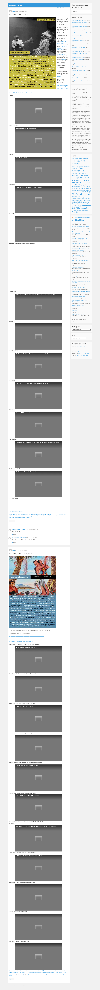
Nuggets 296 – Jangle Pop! (77, 20)
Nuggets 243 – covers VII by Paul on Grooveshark (21, 641)
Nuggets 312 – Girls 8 (76, 38)
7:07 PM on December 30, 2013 (21, 550)
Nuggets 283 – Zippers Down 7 (78, 70)
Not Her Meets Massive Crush (78, 296)
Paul (13, 11)
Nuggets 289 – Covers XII (82, 351)
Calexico (59, 76)
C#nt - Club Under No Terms (78, 314)
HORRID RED (79, 180)
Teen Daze (79, 192)
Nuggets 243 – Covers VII (21, 553)
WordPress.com (28, 985)
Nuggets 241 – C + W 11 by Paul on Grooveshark (20, 92)
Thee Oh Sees (81, 198)
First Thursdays (75, 270)
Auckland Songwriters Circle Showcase (80, 226)
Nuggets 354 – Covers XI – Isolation (79, 22)
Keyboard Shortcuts (60, 7)
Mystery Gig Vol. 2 (76, 223)
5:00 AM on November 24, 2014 (21, 11)
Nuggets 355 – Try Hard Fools (78, 44)
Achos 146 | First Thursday (78, 267)
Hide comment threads (66, 7)
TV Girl (77, 206)
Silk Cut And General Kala (78, 255)
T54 (74, 192)
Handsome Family (61, 64)
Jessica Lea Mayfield (80, 181)
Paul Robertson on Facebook (19, 537)
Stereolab (87, 190)
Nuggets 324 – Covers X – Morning (79, 32)
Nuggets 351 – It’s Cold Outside (79, 47)
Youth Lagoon (83, 210)
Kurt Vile (78, 185)
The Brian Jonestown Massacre (81, 195)
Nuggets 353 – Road (76, 35)
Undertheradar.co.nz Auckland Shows (81, 219)
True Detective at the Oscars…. (16, 511)
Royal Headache (85, 186)
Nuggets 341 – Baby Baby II (78, 57)
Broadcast (86, 166)
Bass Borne (74, 310)
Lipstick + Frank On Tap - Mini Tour (80, 238)
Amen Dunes (75, 158)
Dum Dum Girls (82, 173)
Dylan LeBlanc (60, 49)
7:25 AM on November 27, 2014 (32, 529)
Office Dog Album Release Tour (79, 276)
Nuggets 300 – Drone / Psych (78, 40)
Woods (75, 210)
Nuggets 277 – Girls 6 (76, 77)
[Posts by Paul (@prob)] (10, 11)
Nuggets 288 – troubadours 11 (78, 74)
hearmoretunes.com (80, 5)
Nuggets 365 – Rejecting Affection (79, 26)
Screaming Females (78, 188)
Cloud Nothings (78, 169)
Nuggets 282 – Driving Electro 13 (79, 80)
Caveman (75, 168)
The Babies (87, 192)
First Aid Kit (77, 176)
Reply (12, 521)
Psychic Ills (76, 187)
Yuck (75, 212)
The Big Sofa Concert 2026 (78, 305)
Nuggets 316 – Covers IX (77, 63)
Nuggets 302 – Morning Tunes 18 (79, 66)
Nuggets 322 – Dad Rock (77, 51)
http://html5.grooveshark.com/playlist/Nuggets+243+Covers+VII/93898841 (26, 636)
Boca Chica (79, 166)
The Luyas (80, 200)
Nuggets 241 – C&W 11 (20, 14)
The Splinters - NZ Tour (77, 318)
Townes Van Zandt (83, 203)
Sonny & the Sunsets (78, 190)
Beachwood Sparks (61, 44)
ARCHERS (76, 161)
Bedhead (85, 164)
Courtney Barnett (61, 54)
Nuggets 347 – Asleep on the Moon (79, 53)
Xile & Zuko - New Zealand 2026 (79, 287)
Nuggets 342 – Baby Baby (77, 59)
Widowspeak (82, 208)
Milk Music (87, 185)
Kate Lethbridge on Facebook (19, 529)
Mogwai (64, 59)
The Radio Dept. (80, 202)
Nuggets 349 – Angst (76, 30)
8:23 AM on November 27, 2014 (32, 537)
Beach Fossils (79, 162)
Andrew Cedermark (84, 158)
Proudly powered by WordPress (14, 985)
